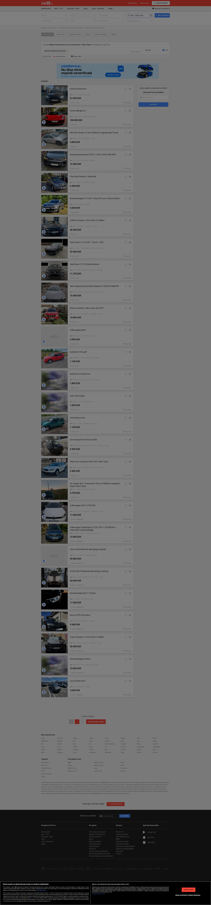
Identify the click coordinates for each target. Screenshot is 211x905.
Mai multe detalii (41, 890)
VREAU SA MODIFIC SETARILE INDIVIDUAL (187, 895)
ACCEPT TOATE (188, 889)
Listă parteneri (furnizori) (99, 893)
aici (32, 898)
